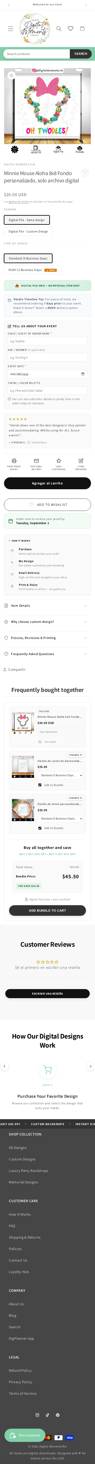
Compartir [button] (17, 669)
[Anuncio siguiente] (86, 5)
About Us (16, 1304)
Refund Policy (20, 1370)
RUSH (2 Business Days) (25, 270)
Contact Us (18, 1260)
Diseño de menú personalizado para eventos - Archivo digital (58, 806)
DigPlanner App (21, 1338)
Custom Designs (22, 1159)
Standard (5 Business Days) (28, 258)
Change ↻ (75, 755)
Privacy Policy (20, 1381)
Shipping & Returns (25, 1237)
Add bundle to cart (47, 910)
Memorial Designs (23, 1182)
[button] (11, 28)
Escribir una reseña (47, 994)
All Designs (18, 1147)
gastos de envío (19, 201)
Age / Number (27, 350)
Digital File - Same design (27, 220)
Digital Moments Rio (53, 1446)
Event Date (17, 366)
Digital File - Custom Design (28, 231)
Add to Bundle (53, 785)
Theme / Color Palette (24, 383)
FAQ (12, 1225)
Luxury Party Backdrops (28, 1170)
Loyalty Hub (19, 1271)
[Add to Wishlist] (85, 172)
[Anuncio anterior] (9, 5)
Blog (12, 1315)
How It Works (20, 1214)
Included (50, 742)
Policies (15, 1248)
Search (80, 53)
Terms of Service (23, 1393)
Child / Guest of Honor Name (29, 333)
